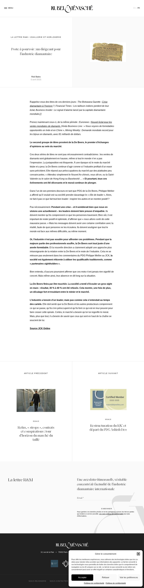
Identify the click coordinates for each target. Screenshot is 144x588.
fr (139, 8)
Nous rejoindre (37, 581)
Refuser (105, 577)
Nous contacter (59, 581)
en (134, 8)
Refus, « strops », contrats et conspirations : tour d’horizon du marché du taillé (36, 433)
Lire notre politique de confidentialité (111, 514)
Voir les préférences (129, 577)
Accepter (82, 577)
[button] (138, 553)
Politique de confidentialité (94, 583)
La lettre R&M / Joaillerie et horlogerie (36, 37)
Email (80, 498)
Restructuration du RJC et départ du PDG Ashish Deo (108, 427)
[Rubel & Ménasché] (72, 8)
